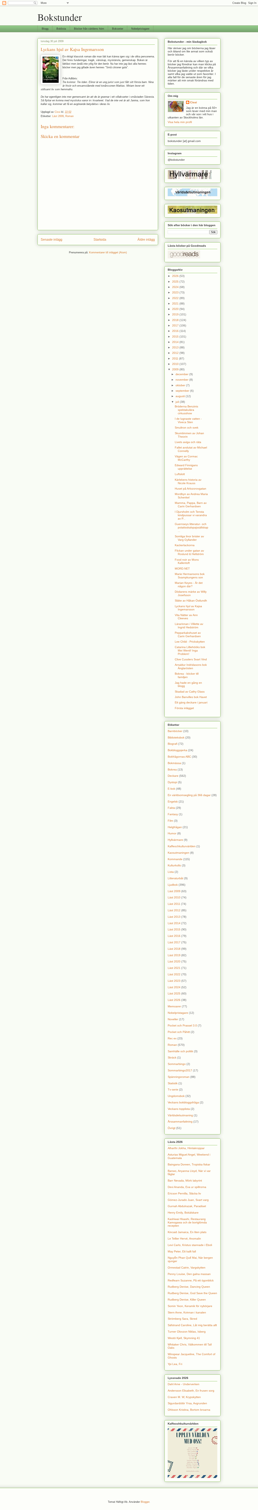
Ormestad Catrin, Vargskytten (186, 1267)
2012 (175, 352)
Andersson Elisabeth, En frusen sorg (191, 1390)
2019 (175, 314)
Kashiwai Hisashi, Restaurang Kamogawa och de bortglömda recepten (187, 1222)
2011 (175, 358)
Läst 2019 (174, 955)
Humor (172, 833)
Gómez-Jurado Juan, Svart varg (188, 1199)
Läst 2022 (174, 974)
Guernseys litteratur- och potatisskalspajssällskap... (191, 527)
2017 (175, 325)
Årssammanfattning (180, 1121)
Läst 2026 (174, 999)
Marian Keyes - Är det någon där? (189, 584)
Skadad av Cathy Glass (190, 691)
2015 (175, 336)
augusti (181, 396)
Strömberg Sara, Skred (182, 1318)
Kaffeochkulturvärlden (182, 846)
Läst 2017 (174, 942)
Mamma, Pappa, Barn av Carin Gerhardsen (191, 504)
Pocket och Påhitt (179, 1032)
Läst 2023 (174, 980)
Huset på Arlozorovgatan (190, 488)
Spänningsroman (178, 1076)
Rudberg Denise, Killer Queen (187, 1299)
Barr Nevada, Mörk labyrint (185, 1180)
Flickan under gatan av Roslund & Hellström (189, 552)
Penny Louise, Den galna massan (189, 1274)
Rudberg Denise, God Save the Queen (192, 1293)
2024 (175, 287)
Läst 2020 (174, 961)
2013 (175, 347)
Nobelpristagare (140, 28)
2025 (175, 281)
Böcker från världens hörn (89, 28)
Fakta (171, 807)
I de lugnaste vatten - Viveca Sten (188, 420)
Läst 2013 (174, 916)
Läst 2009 (58, 116)
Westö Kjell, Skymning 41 (184, 1338)
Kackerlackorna (185, 545)
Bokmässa (174, 763)
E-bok (171, 788)
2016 (175, 330)
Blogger (145, 1501)
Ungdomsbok (176, 1096)
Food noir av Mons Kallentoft (187, 561)
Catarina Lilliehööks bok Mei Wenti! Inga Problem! (190, 650)
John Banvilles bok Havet (191, 697)
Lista (171, 871)
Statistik (173, 1083)
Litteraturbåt (175, 878)
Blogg (45, 28)
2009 (175, 369)
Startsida (100, 239)
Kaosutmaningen (178, 852)
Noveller (173, 1019)
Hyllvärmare (175, 839)
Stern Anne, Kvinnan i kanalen (187, 1312)
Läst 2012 (174, 910)
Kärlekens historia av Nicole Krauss (188, 481)
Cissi (193, 102)
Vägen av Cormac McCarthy (186, 458)
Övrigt (171, 1128)
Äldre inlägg (146, 239)
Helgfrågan (175, 827)
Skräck (172, 1057)
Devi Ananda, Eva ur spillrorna (187, 1187)
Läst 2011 (174, 903)
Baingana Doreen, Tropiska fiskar (189, 1164)
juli (178, 401)
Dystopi (172, 782)
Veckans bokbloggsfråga (183, 1102)
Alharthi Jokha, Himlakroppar (186, 1148)
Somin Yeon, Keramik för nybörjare (190, 1306)
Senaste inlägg (51, 239)
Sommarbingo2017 (180, 1070)
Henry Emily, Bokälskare (183, 1212)
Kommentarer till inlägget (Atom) (108, 252)
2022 (175, 298)
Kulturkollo (174, 865)
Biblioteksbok (176, 737)
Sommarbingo (177, 1064)
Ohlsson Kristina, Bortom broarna (189, 1409)
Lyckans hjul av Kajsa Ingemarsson (188, 608)
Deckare (173, 775)
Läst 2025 (174, 993)
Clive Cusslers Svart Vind (191, 659)
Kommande (175, 859)
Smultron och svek (186, 427)
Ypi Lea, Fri (175, 1364)
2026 (175, 276)
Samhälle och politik (180, 1051)
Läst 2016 (174, 935)
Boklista (61, 28)
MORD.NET (182, 568)
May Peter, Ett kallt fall (182, 1251)
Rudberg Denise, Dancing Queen (189, 1286)
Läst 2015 (174, 929)
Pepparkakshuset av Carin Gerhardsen (188, 634)
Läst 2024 (174, 987)
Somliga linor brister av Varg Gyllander (189, 538)
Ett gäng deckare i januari (191, 702)
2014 (175, 342)
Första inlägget (184, 708)
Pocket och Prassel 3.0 (182, 1025)
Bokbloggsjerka (177, 750)
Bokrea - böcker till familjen (187, 675)
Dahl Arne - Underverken (183, 1384)
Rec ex (172, 1038)
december (182, 374)
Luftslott (180, 474)
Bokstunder (59, 16)
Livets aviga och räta (188, 442)
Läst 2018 (174, 948)
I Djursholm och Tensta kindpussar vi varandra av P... (191, 515)
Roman (69, 116)
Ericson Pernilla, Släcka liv (184, 1193)
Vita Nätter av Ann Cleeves (186, 616)
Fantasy (173, 814)
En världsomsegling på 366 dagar (189, 795)
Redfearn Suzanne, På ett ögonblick (191, 1280)
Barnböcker (175, 731)
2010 (175, 364)
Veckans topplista (179, 1108)
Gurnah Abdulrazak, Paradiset (187, 1206)
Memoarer (174, 1006)
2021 (175, 303)
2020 (175, 309)
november (182, 379)
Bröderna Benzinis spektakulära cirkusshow (186, 410)
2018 (175, 320)
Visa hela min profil (180, 122)
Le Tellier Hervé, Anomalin (184, 1238)
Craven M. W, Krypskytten (184, 1397)
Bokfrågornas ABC (179, 756)
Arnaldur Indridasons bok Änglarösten (191, 666)
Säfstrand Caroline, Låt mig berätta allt (192, 1325)
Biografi (172, 743)
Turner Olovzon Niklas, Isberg (187, 1331)
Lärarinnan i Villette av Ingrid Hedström (189, 625)
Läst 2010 (174, 897)
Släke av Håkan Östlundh (191, 600)
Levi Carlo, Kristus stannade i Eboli (190, 1245)
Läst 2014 (174, 923)
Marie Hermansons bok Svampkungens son (190, 575)
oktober (181, 385)
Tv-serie (173, 1089)
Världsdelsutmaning (180, 1115)
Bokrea (172, 769)
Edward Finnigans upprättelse (186, 467)
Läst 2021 (174, 967)
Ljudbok (173, 884)
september (183, 390)
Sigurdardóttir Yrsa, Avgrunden (187, 1403)
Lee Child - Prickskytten (190, 641)
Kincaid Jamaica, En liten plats (187, 1232)
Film (170, 820)
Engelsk (173, 801)
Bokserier (117, 28)
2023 (175, 292)
